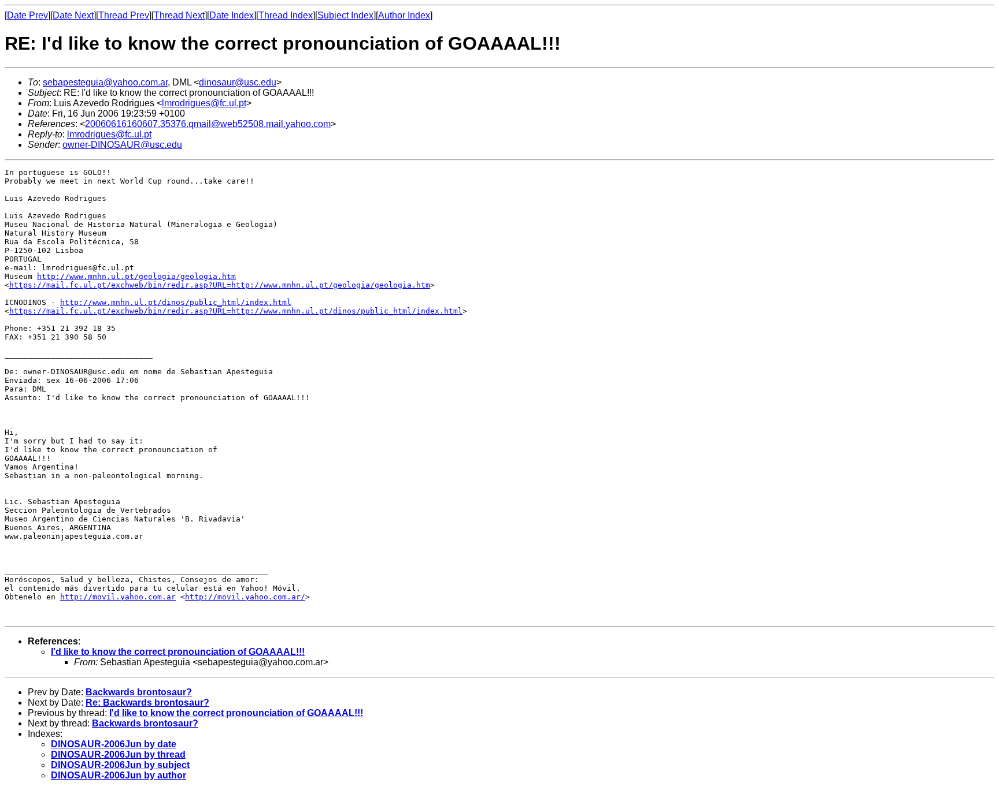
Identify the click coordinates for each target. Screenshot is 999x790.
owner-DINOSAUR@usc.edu (122, 145)
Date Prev (27, 15)
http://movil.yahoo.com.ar (118, 596)
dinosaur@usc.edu (237, 82)
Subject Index (345, 15)
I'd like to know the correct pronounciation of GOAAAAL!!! (178, 652)
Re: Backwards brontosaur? (147, 702)
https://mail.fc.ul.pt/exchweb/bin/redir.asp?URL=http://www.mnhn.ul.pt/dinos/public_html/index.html (235, 311)
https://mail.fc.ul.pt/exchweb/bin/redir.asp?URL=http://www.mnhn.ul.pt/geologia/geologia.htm (219, 285)
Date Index (231, 15)
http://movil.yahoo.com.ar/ (245, 596)
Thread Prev (123, 15)
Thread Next (179, 15)
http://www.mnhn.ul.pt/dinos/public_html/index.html (175, 302)
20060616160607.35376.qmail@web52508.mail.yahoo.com (208, 124)
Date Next (73, 15)
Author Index (404, 15)
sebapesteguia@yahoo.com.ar (105, 82)
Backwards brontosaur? (139, 692)
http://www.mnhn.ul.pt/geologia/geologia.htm (136, 276)
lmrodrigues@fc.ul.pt (204, 103)
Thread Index (285, 15)
